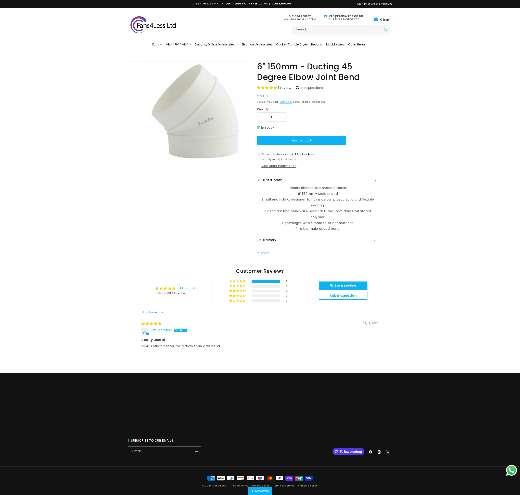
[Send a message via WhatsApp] (511, 470)
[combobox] (341, 30)
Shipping (286, 102)
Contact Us (211, 406)
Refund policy (239, 485)
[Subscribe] (196, 451)
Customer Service (283, 399)
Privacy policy (261, 485)
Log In (207, 413)
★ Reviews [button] (260, 491)
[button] (380, 18)
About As (209, 399)
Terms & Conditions (284, 420)
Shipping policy (308, 485)
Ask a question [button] (343, 295)
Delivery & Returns (283, 427)
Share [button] (265, 253)
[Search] (385, 29)
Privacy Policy (279, 406)
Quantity (263, 109)
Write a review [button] (343, 285)
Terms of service (283, 485)
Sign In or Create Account (374, 3)
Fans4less (219, 485)
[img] (151, 323)
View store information (278, 166)
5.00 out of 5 (188, 288)
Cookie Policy (279, 413)
